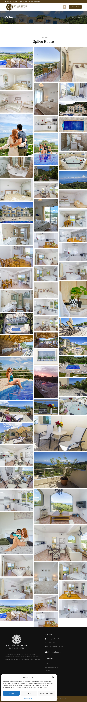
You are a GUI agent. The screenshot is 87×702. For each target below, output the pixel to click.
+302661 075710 (52, 643)
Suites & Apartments (51, 667)
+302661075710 (12, 1)
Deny (29, 693)
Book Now (75, 7)
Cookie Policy (28, 698)
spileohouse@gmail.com (55, 646)
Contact (47, 671)
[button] (54, 677)
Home (74, 17)
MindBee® (63, 699)
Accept (11, 693)
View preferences (46, 693)
